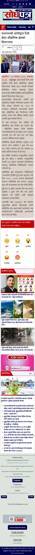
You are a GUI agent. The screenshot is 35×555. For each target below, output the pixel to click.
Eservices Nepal (17, 553)
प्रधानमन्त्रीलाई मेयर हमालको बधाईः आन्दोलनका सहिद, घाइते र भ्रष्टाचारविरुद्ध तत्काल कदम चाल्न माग (19, 408)
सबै (30, 374)
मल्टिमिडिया (5, 373)
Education (22, 27)
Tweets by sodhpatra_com (18, 504)
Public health (11, 27)
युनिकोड (21, 7)
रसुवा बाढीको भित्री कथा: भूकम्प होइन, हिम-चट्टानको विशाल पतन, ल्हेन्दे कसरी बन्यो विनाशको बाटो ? (16, 322)
